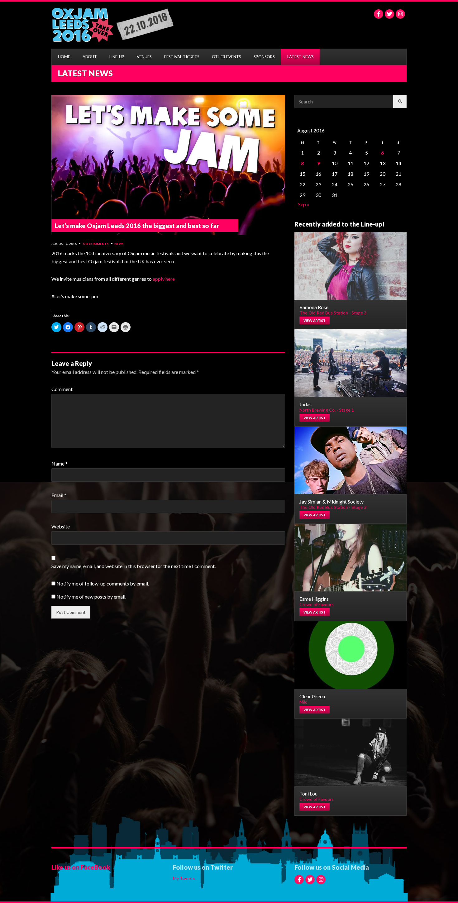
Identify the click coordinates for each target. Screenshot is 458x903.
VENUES (144, 56)
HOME (64, 56)
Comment (62, 389)
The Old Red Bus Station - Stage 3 (332, 312)
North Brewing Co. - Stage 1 (326, 410)
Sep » (303, 204)
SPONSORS (264, 56)
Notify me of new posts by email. (91, 597)
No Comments (96, 244)
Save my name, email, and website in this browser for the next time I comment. (133, 566)
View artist (314, 320)
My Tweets (184, 878)
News (119, 244)
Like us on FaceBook (80, 867)
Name (59, 463)
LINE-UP (116, 56)
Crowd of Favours (316, 604)
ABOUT (90, 56)
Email (58, 495)
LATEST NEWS (300, 56)
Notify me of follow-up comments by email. (102, 583)
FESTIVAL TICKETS (181, 56)
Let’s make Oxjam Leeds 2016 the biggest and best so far (137, 225)
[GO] (400, 101)
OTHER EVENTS (226, 56)
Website (60, 526)
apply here (164, 279)
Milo (303, 702)
